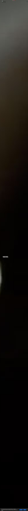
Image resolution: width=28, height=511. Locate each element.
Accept (21, 509)
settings (2, 510)
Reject (24, 509)
